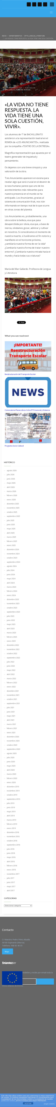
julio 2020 (10, 757)
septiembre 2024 (13, 562)
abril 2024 (11, 583)
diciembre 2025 (13, 504)
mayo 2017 (11, 886)
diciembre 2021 (13, 691)
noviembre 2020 (13, 741)
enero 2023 (11, 641)
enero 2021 (11, 732)
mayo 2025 (11, 528)
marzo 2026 (11, 491)
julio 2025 (10, 520)
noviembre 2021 (13, 695)
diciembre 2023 (13, 599)
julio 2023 (10, 616)
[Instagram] (45, 4)
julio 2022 (10, 662)
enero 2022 (11, 687)
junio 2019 (11, 807)
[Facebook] (29, 4)
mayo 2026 (11, 483)
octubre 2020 (12, 745)
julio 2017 (10, 878)
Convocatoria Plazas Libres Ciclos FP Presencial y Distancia (27, 410)
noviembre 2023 (13, 603)
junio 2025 (11, 524)
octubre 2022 (12, 653)
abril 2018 (11, 861)
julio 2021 (10, 707)
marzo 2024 (11, 587)
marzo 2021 (11, 724)
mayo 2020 (11, 766)
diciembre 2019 (13, 786)
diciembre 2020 (13, 737)
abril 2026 (11, 487)
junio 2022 (11, 666)
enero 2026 (11, 499)
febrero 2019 (12, 824)
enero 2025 (11, 545)
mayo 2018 (11, 857)
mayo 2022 (11, 670)
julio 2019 (10, 803)
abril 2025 (11, 533)
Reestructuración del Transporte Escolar (20, 374)
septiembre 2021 (13, 703)
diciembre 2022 (13, 645)
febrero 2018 (12, 865)
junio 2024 (11, 574)
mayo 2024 (11, 578)
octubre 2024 (12, 558)
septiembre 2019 (13, 799)
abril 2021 (11, 720)
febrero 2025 (12, 541)
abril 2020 (11, 770)
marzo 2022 (11, 678)
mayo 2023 (11, 624)
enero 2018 (11, 870)
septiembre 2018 (13, 845)
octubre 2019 (12, 795)
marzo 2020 (11, 774)
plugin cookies (49, 1104)
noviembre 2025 (13, 508)
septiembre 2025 (13, 516)
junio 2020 (11, 761)
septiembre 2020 (13, 749)
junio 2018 (11, 853)
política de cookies (8, 1101)
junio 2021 (11, 712)
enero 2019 (11, 828)
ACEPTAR (28, 1103)
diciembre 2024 (13, 549)
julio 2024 (10, 570)
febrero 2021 (12, 728)
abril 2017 (11, 890)
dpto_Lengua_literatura (14, 90)
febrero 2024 (12, 591)
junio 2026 (11, 479)
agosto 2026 (11, 470)
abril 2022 (11, 674)
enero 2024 (11, 595)
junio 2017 (11, 882)
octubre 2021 (12, 699)
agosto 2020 (11, 753)
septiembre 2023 (13, 612)
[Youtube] (40, 4)
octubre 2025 (12, 512)
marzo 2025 (11, 537)
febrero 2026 (12, 495)
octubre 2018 (12, 841)
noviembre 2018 (13, 836)
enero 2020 (11, 782)
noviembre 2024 (13, 554)
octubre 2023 (12, 608)
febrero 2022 (12, 682)
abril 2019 (11, 816)
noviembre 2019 (13, 791)
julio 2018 (10, 849)
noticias (27, 90)
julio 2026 (10, 474)
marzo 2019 (11, 820)
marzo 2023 (11, 633)
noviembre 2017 (13, 874)
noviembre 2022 (13, 649)
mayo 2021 (11, 716)
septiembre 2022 (13, 658)
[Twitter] (34, 4)
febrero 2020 (12, 778)
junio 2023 (11, 620)
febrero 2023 (12, 637)
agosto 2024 (11, 566)
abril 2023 (11, 628)
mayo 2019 (11, 811)
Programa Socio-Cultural (14, 446)
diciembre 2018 (13, 832)
